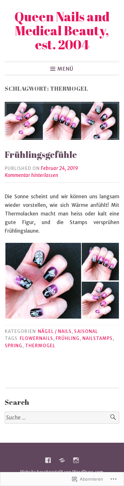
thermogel (40, 346)
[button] (43, 280)
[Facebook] (48, 460)
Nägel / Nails (55, 331)
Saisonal (86, 331)
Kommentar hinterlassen (31, 175)
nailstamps (97, 338)
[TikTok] (62, 460)
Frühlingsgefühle (41, 154)
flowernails (36, 338)
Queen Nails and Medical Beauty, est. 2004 (62, 30)
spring (13, 346)
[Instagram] (76, 460)
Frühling (68, 338)
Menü (65, 68)
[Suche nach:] (62, 418)
